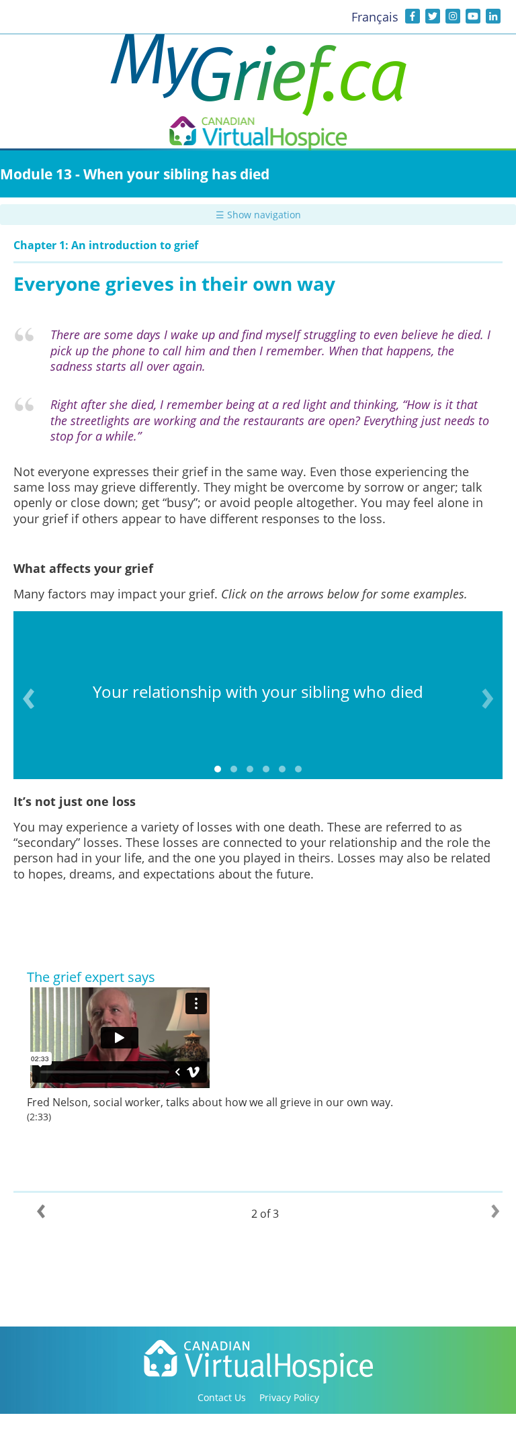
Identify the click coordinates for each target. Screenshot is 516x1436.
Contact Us (222, 1397)
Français (374, 17)
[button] (218, 769)
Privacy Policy (289, 1397)
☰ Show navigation (258, 214)
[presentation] (28, 698)
